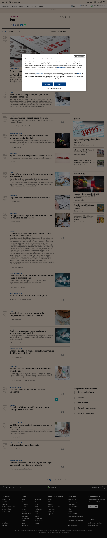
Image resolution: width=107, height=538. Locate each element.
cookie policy (61, 67)
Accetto (60, 84)
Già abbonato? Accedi (54, 88)
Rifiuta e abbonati (79, 56)
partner (79, 73)
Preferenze (47, 84)
